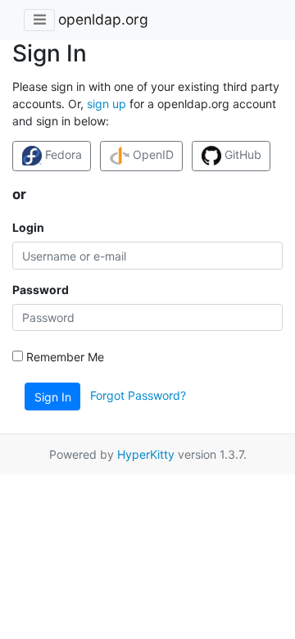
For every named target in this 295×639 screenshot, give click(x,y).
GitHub (241, 154)
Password (40, 290)
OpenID (151, 154)
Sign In (52, 397)
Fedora (62, 154)
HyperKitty (146, 454)
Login (28, 227)
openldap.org (103, 19)
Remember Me (63, 357)
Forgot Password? (138, 395)
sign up (106, 104)
